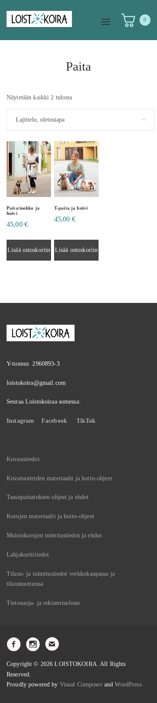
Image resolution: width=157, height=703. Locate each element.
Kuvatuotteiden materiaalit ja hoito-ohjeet (59, 478)
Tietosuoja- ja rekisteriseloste (43, 603)
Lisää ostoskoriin (28, 250)
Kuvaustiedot (23, 459)
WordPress (128, 684)
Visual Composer (81, 684)
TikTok (86, 421)
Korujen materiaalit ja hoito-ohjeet (50, 516)
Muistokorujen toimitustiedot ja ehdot (54, 535)
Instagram (20, 421)
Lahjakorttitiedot (28, 554)
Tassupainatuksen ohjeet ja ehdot (48, 497)
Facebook (54, 421)
